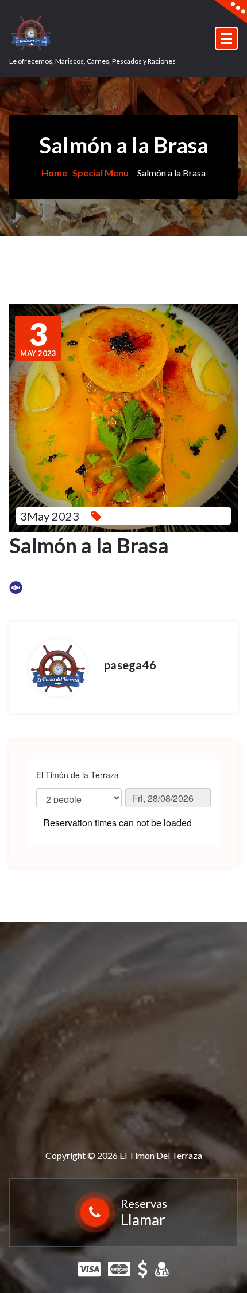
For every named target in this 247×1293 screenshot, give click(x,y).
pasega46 (130, 665)
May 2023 (38, 338)
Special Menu (100, 172)
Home (54, 172)
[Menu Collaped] (226, 38)
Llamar (143, 1220)
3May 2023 (49, 516)
